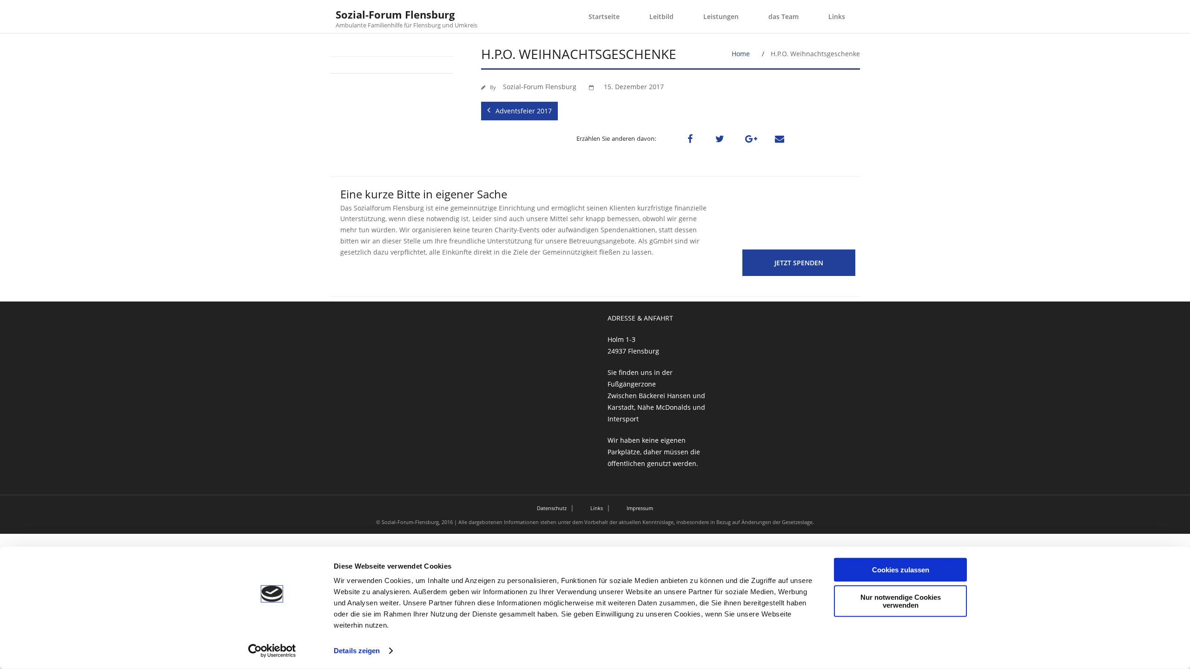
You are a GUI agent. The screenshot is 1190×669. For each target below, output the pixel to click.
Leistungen (721, 16)
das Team (783, 16)
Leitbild (661, 16)
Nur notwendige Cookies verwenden (900, 601)
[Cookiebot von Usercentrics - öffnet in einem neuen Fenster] (272, 651)
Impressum (640, 508)
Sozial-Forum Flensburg (539, 86)
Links (836, 16)
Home (741, 53)
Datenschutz (552, 508)
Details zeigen (357, 651)
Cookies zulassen (900, 570)
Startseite (604, 16)
